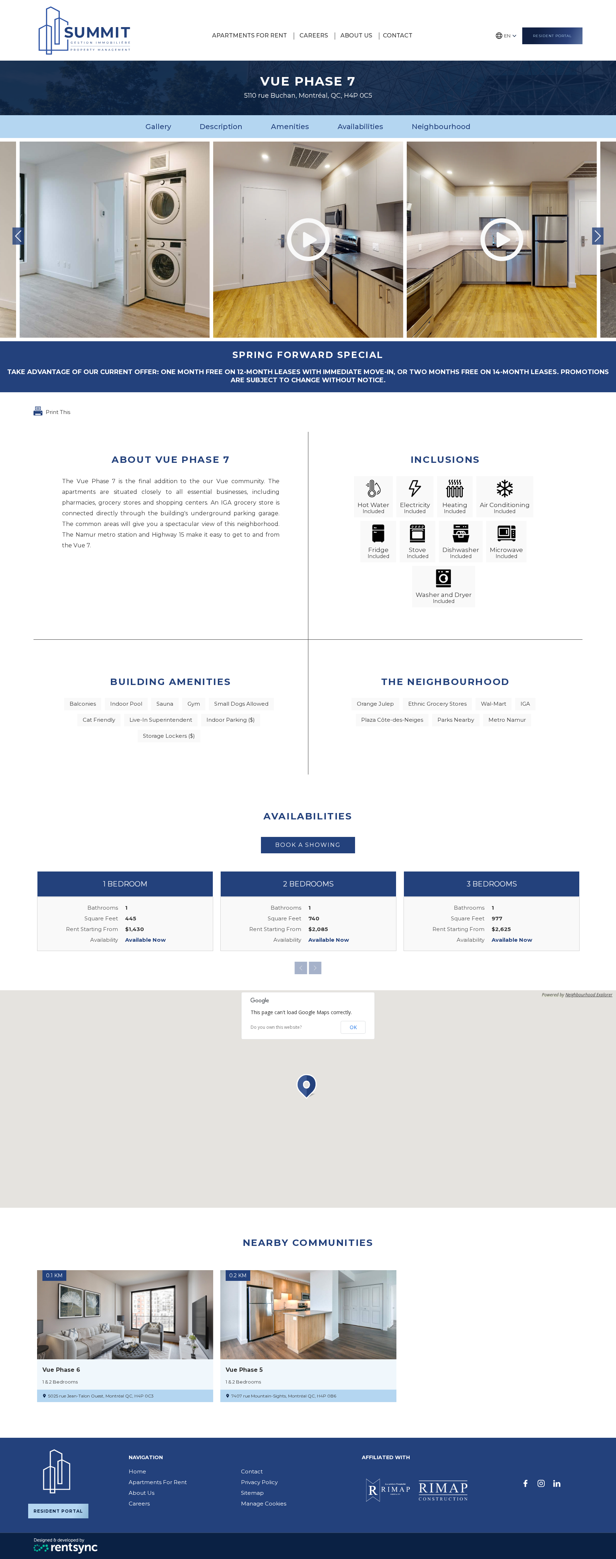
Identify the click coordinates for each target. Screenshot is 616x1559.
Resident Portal (552, 36)
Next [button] (598, 236)
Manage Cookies (263, 1503)
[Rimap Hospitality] (387, 1490)
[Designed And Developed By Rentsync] (66, 1546)
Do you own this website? (276, 1027)
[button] (308, 1086)
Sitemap (252, 1492)
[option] (308, 240)
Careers (313, 35)
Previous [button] (18, 236)
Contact (397, 35)
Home (137, 1471)
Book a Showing (308, 845)
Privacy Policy (259, 1482)
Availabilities (360, 126)
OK (353, 1027)
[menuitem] (250, 35)
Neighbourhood (441, 126)
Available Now (145, 939)
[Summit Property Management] (84, 30)
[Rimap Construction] (443, 1491)
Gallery (158, 126)
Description (221, 126)
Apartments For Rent (158, 1482)
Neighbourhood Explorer (588, 995)
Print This (57, 412)
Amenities (290, 126)
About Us (356, 35)
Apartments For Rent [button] (249, 35)
